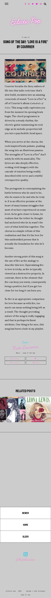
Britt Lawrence (25, 348)
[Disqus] (25, 476)
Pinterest (15, 362)
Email (36, 362)
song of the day (29, 353)
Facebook (15, 358)
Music (18, 353)
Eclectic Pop (26, 21)
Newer (25, 513)
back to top (25, 595)
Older (26, 536)
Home (25, 525)
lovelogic (41, 591)
